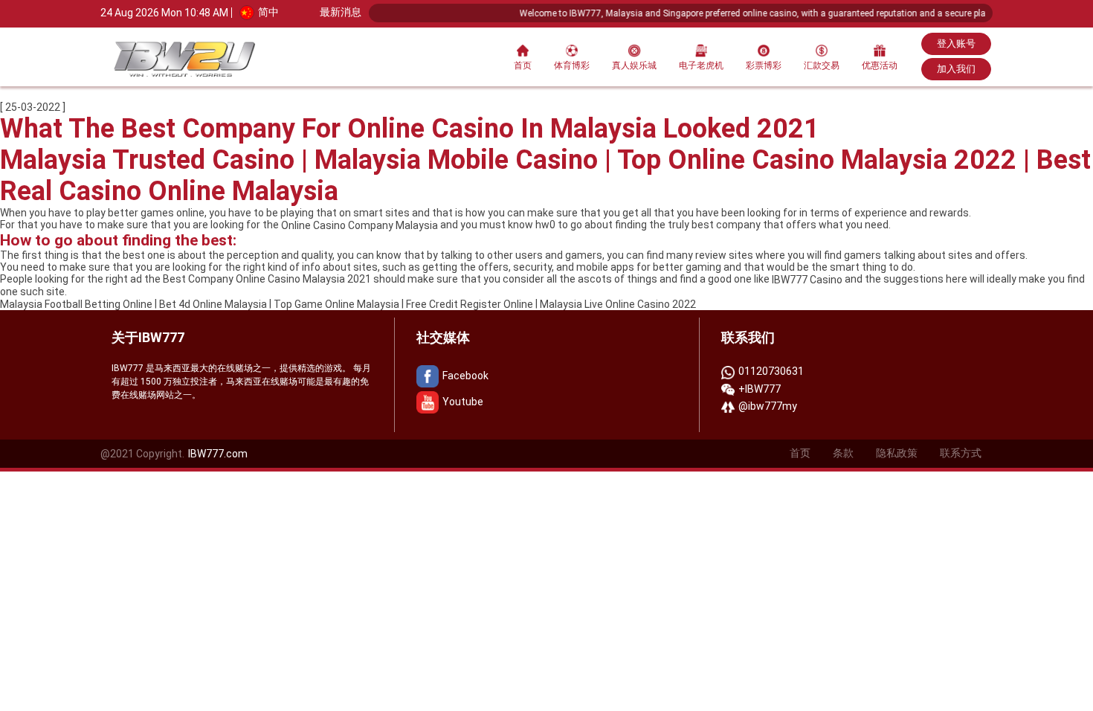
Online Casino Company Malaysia (359, 225)
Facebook (465, 376)
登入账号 (956, 43)
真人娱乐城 (634, 65)
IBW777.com (218, 454)
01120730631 (771, 371)
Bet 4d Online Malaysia (213, 304)
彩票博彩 (763, 65)
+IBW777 (759, 389)
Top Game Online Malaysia (336, 304)
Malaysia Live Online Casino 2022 (618, 304)
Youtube (462, 402)
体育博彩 (572, 65)
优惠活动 (879, 65)
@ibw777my (767, 406)
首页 (523, 65)
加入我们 (956, 68)
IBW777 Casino (807, 280)
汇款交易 (821, 65)
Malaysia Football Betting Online (76, 304)
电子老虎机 (701, 65)
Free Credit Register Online (469, 304)
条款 (843, 453)
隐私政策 (897, 453)
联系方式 (960, 453)
